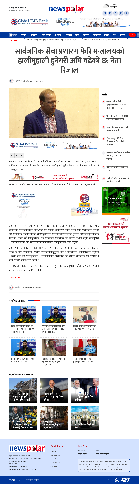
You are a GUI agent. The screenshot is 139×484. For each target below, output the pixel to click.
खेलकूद (106, 35)
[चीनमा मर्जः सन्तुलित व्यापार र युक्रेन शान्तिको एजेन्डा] (54, 390)
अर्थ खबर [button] (58, 35)
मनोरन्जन (86, 35)
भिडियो (122, 35)
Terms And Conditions (58, 459)
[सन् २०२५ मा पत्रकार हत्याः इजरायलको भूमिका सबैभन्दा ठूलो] (23, 390)
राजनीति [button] (34, 35)
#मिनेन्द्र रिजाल (15, 277)
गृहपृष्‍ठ (14, 34)
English (132, 34)
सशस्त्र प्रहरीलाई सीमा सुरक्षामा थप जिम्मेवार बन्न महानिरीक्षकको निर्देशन (32, 39)
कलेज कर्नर (97, 35)
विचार (77, 35)
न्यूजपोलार (18, 81)
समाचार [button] (23, 35)
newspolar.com (21, 480)
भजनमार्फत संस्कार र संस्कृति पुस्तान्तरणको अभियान (84, 39)
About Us (53, 451)
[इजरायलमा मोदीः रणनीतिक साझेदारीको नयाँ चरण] (85, 390)
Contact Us (54, 466)
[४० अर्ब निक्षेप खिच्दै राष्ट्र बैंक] (85, 418)
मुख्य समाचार (46, 35)
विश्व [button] (114, 35)
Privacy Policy (55, 462)
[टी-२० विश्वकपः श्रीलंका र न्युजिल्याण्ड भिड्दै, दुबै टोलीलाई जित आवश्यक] (23, 418)
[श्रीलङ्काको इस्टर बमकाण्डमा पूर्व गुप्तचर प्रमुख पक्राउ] (54, 418)
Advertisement (55, 455)
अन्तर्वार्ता (69, 35)
